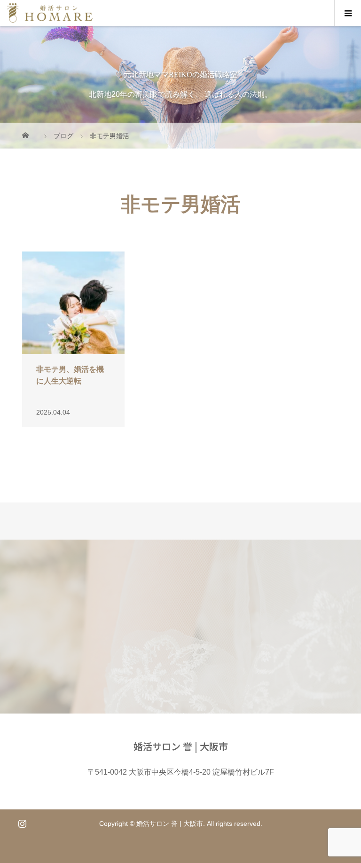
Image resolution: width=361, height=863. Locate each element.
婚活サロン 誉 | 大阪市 (180, 746)
